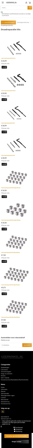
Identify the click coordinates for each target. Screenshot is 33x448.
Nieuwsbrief (4, 399)
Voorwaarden (5, 393)
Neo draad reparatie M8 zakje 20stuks (10, 317)
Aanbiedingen (5, 367)
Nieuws (3, 391)
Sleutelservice (5, 401)
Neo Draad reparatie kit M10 (8, 58)
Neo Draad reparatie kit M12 (8, 90)
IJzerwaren (4, 369)
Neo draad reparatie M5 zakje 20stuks (10, 252)
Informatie (4, 389)
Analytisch (19, 429)
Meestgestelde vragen (8, 395)
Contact (3, 397)
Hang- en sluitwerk (6, 373)
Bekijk (4, 67)
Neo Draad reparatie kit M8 (8, 155)
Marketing (19, 431)
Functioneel (19, 427)
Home (2, 387)
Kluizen (3, 375)
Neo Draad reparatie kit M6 (8, 123)
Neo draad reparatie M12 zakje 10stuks (10, 220)
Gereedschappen (6, 371)
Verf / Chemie (5, 378)
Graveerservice (5, 403)
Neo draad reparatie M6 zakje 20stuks (10, 284)
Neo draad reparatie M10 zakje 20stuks (10, 187)
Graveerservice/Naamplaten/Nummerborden (14, 379)
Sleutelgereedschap (23, 22)
